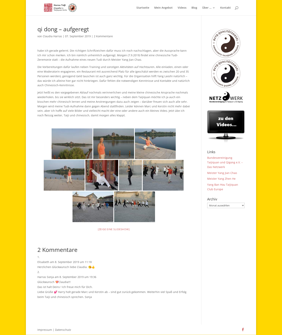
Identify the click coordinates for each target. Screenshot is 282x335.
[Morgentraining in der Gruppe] (93, 206)
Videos (182, 7)
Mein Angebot (163, 7)
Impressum (44, 330)
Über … (206, 7)
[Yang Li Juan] (130, 175)
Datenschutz (63, 330)
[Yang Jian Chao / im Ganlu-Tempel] (101, 175)
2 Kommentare (103, 36)
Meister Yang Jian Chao (222, 173)
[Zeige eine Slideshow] (114, 229)
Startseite (142, 7)
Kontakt (225, 7)
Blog (194, 7)
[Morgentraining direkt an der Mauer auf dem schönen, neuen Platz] (134, 206)
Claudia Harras (52, 36)
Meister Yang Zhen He (221, 178)
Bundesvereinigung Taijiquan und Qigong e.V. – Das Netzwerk (225, 162)
